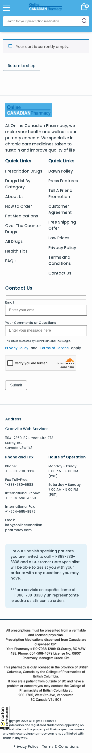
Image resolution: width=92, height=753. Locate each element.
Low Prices (58, 238)
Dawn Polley (60, 171)
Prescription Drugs (23, 171)
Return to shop (21, 65)
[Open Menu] (6, 7)
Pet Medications (21, 216)
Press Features (63, 181)
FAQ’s (11, 261)
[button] (4, 717)
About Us (14, 196)
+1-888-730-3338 (20, 471)
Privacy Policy (62, 247)
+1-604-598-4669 (20, 498)
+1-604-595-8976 (20, 511)
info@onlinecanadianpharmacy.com (23, 527)
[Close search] (84, 21)
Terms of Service (54, 348)
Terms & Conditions (60, 746)
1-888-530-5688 (19, 484)
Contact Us (59, 273)
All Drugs (14, 241)
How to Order (18, 206)
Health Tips (16, 251)
